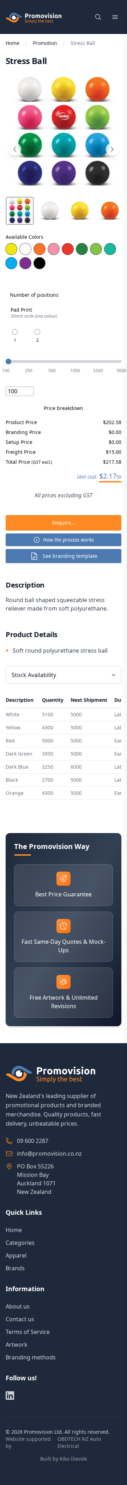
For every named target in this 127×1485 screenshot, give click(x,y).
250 (28, 371)
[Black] (39, 263)
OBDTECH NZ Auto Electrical (79, 1442)
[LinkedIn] (10, 1395)
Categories (20, 1243)
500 (52, 371)
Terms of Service (28, 1332)
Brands (15, 1268)
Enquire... (63, 522)
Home (12, 43)
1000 (75, 371)
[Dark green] (81, 249)
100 (6, 371)
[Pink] (53, 249)
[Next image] (112, 149)
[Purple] (25, 263)
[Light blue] (11, 263)
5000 (121, 371)
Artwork (17, 1344)
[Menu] (115, 17)
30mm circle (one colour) (34, 316)
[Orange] (39, 249)
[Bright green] (96, 249)
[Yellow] (11, 249)
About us (18, 1306)
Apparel (16, 1255)
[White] (25, 249)
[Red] (67, 249)
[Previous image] (14, 149)
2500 (98, 371)
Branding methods (31, 1357)
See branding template (70, 556)
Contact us (20, 1319)
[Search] (98, 17)
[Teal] (110, 249)
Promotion (45, 43)
